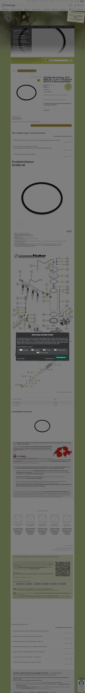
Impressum (30, 346)
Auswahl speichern (49, 358)
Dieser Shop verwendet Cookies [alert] (42, 335)
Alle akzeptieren (61, 357)
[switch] (20, 350)
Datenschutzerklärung (22, 346)
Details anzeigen (21, 358)
